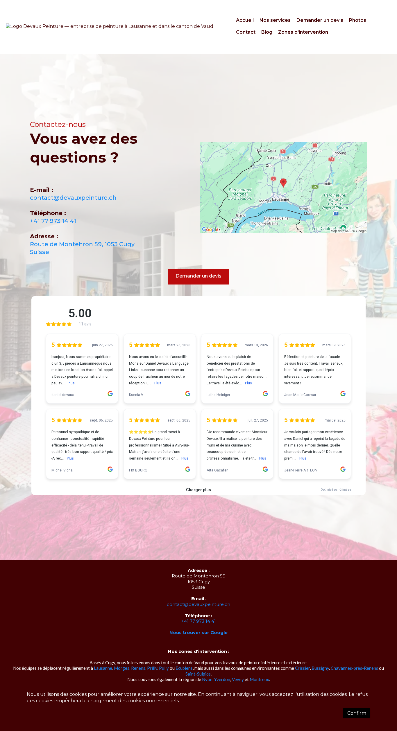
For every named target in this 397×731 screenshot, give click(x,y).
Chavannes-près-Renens (354, 668)
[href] (283, 187)
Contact (245, 32)
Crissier (302, 668)
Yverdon (222, 679)
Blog (266, 32)
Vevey (238, 679)
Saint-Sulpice (198, 673)
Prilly (152, 668)
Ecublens (184, 668)
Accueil (245, 20)
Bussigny (320, 668)
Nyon (207, 679)
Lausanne (103, 668)
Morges (121, 668)
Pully (164, 668)
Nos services (275, 20)
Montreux (259, 679)
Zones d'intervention (303, 32)
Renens (138, 668)
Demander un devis (319, 20)
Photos (357, 20)
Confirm (356, 713)
